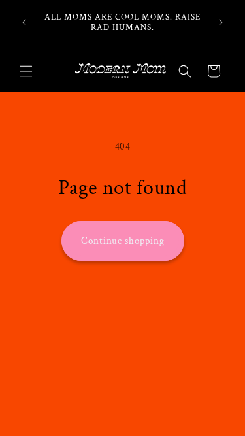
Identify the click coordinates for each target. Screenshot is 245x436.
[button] (26, 71)
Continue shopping (123, 241)
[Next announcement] (220, 22)
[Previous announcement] (24, 22)
